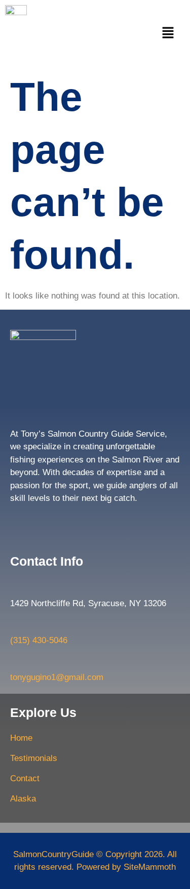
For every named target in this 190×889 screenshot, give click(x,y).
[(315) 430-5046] (15, 625)
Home (21, 738)
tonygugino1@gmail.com (56, 677)
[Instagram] (39, 522)
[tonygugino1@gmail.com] (15, 662)
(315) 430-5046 (38, 640)
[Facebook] (19, 522)
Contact (25, 778)
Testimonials (33, 758)
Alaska (23, 798)
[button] (168, 33)
